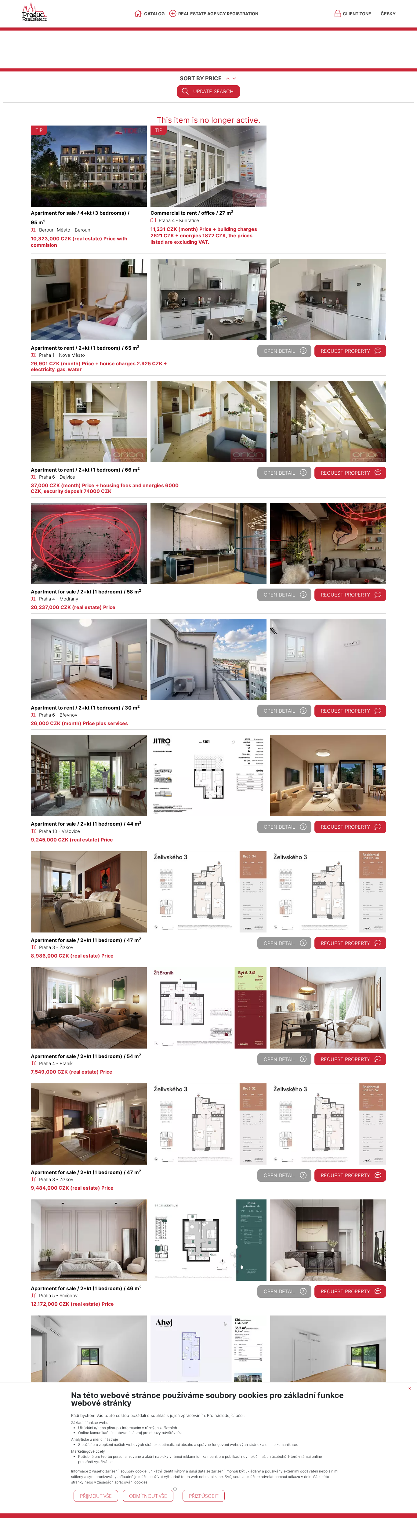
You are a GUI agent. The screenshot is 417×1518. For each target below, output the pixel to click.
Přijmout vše (96, 1496)
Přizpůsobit (203, 1496)
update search (213, 91)
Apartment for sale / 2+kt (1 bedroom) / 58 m (86, 592)
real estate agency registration (218, 13)
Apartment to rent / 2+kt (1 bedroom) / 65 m (85, 348)
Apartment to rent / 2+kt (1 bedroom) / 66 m (85, 470)
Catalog (154, 13)
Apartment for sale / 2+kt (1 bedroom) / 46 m (86, 1288)
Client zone (357, 13)
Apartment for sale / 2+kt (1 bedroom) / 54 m (86, 1056)
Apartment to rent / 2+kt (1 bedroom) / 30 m (85, 708)
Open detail (279, 351)
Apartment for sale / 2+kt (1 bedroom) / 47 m (86, 940)
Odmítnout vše (148, 1496)
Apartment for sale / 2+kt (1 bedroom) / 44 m (86, 824)
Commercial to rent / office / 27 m (192, 213)
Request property (345, 351)
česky (388, 13)
